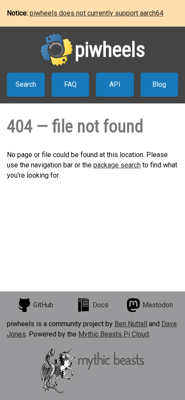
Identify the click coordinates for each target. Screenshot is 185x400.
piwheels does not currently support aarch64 (96, 13)
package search (117, 165)
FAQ (70, 84)
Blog (159, 84)
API (114, 84)
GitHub (43, 305)
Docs (100, 305)
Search (25, 84)
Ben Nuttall (130, 324)
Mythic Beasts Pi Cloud (113, 334)
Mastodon (157, 305)
